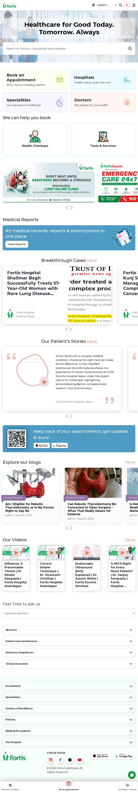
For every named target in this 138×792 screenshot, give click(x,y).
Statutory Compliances (20, 652)
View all (92, 260)
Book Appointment (69, 789)
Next (71, 208)
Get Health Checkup (127, 789)
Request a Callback (10, 789)
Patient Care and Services (21, 641)
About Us (11, 630)
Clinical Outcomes (17, 663)
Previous (67, 208)
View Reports (17, 244)
